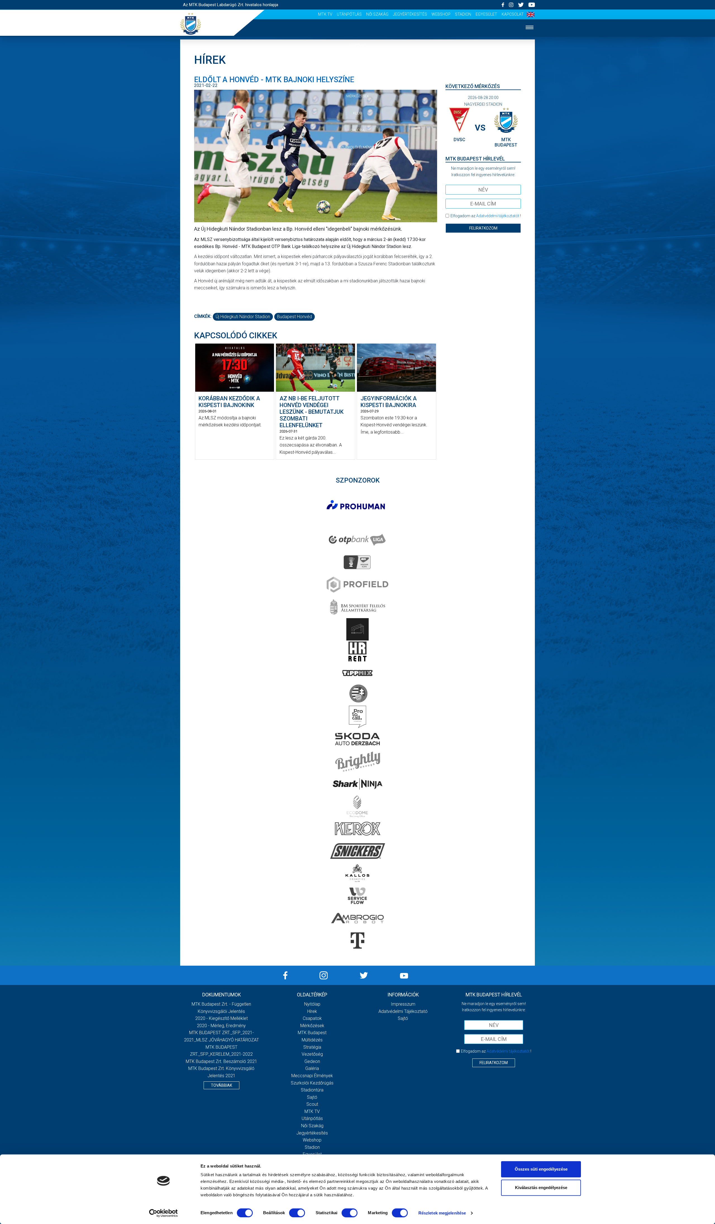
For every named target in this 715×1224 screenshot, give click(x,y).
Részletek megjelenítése (442, 1213)
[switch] (297, 1212)
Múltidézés (312, 1040)
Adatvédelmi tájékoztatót (497, 216)
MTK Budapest (312, 1032)
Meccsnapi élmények (312, 1075)
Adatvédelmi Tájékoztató (403, 1011)
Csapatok (357, 79)
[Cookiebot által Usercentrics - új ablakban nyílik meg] (163, 1213)
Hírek (358, 62)
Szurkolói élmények (357, 147)
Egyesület (486, 14)
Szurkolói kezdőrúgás (312, 1083)
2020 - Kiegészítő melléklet (221, 1018)
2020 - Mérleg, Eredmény (221, 1025)
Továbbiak (221, 1085)
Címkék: (202, 316)
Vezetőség (312, 1054)
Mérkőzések (357, 96)
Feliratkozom (483, 228)
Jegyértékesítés (410, 14)
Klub (357, 113)
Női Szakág (377, 14)
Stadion (463, 14)
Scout (312, 1104)
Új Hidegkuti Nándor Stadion (243, 316)
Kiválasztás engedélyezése (541, 1187)
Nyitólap (357, 45)
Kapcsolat (513, 14)
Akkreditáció (357, 164)
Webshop (441, 14)
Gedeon (312, 1061)
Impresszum (403, 1004)
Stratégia (312, 1047)
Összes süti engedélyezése (541, 1169)
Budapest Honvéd (294, 316)
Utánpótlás (349, 14)
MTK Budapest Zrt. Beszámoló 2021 (221, 1061)
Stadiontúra (312, 1090)
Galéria (357, 130)
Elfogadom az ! (486, 216)
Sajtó (312, 1097)
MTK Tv (325, 14)
